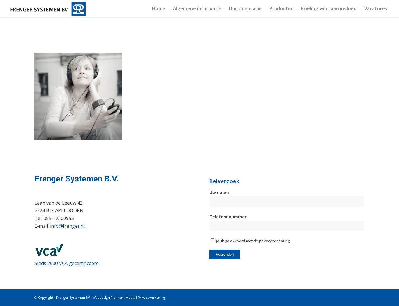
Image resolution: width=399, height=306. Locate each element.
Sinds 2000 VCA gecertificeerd (66, 263)
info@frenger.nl (67, 226)
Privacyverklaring (151, 297)
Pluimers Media (123, 297)
